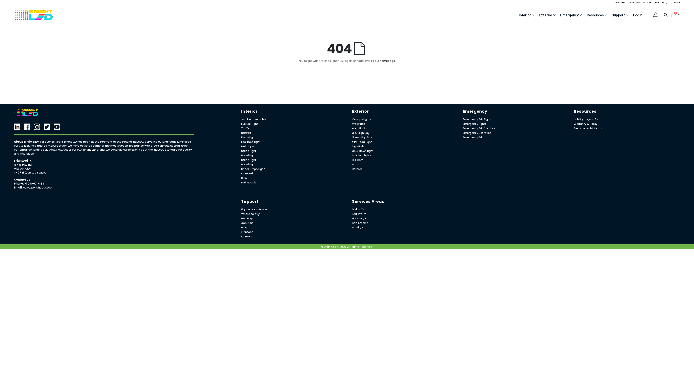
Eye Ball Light (249, 124)
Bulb (244, 178)
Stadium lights (361, 155)
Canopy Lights (361, 119)
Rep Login (247, 218)
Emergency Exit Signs (477, 119)
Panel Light (248, 155)
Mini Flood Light (362, 142)
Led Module (248, 182)
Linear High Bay (362, 137)
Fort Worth (359, 214)
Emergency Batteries (477, 133)
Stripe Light (248, 151)
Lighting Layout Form (587, 119)
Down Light (248, 137)
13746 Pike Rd (23, 164)
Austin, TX (358, 227)
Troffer (245, 128)
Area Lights (359, 128)
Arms (355, 164)
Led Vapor (248, 146)
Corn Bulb (247, 173)
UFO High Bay (360, 133)
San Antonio (360, 223)
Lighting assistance (254, 209)
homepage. (388, 61)
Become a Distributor (628, 2)
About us (247, 223)
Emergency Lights (475, 124)
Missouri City (22, 168)
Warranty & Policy (585, 124)
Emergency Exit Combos (479, 128)
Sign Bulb (358, 146)
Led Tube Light (251, 142)
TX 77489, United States (30, 172)
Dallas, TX (358, 209)
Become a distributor (588, 128)
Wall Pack (358, 124)
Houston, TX (360, 218)
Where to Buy (651, 2)
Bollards (357, 169)
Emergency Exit (473, 137)
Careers (246, 236)
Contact (675, 2)
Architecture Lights (254, 119)
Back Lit (246, 133)
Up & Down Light (363, 151)
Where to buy (250, 214)
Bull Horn (357, 160)
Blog (664, 2)
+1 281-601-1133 (34, 183)
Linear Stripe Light (253, 169)
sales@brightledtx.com (38, 187)
